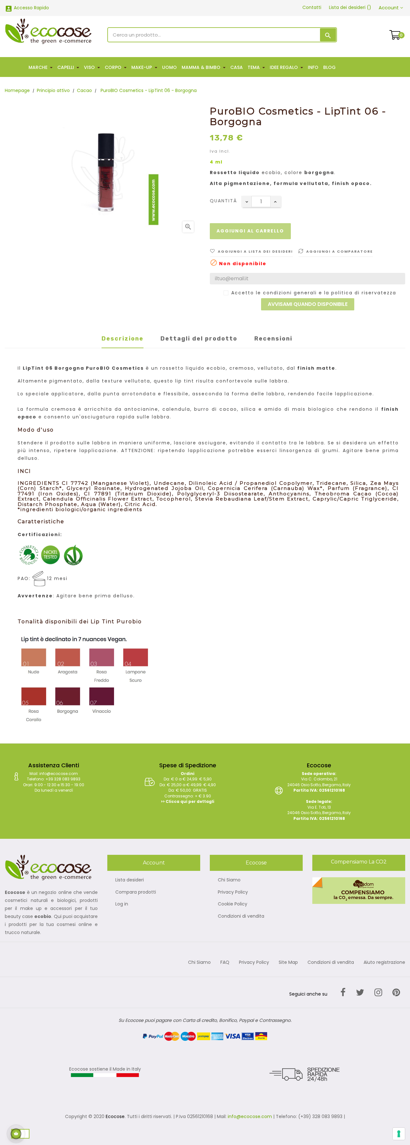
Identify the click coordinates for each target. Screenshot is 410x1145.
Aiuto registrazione (384, 962)
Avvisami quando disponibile (308, 304)
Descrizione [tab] (123, 338)
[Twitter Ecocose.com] (360, 992)
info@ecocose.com (250, 1116)
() (350, 7)
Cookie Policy (232, 904)
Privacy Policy (233, 892)
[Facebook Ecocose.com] (343, 992)
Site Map (288, 962)
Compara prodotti (135, 892)
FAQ (224, 962)
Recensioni (273, 338)
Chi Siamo (229, 880)
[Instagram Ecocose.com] (378, 992)
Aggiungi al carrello (250, 231)
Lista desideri (129, 880)
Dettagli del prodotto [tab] (198, 338)
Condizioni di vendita (241, 916)
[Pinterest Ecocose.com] (396, 992)
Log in (121, 904)
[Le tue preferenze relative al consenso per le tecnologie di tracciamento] (399, 1134)
